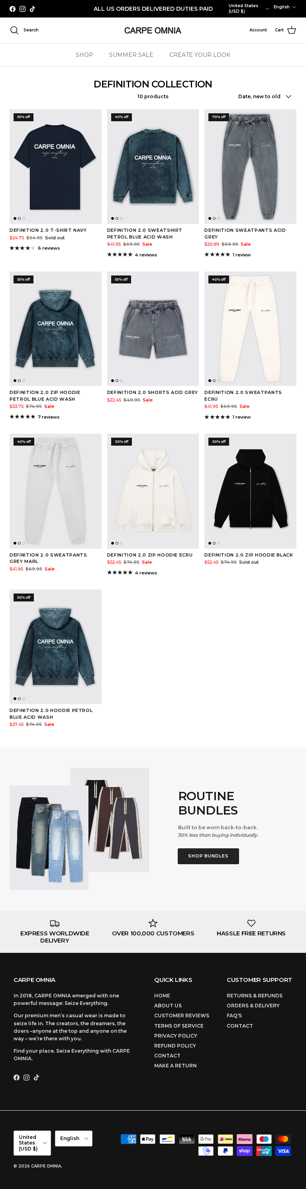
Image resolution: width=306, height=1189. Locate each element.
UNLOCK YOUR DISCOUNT (226, 638)
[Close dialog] (289, 522)
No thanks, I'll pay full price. (226, 659)
